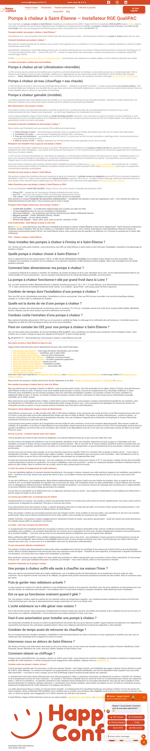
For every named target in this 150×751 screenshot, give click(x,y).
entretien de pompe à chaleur (112, 181)
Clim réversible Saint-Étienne (25, 353)
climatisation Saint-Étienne (49, 374)
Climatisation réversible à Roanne (27, 372)
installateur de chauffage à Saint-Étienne (83, 374)
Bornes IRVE (58, 12)
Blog (68, 12)
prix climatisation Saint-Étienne (125, 76)
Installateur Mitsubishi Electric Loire (28, 368)
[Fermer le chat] (144, 742)
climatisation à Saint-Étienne (80, 697)
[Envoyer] (143, 736)
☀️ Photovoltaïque (117, 722)
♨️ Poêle (135, 722)
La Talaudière (106, 380)
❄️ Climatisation (135, 717)
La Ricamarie (87, 380)
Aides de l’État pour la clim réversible (28, 359)
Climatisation (46, 8)
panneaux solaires (108, 166)
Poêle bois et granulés (87, 8)
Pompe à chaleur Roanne (23, 370)
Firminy (131, 24)
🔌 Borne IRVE (116, 728)
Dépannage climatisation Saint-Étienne (29, 366)
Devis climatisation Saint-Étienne (27, 362)
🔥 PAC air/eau (116, 717)
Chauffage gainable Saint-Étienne (27, 364)
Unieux (97, 380)
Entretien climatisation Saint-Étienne (28, 357)
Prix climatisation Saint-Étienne (26, 355)
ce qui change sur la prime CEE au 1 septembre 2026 (37, 58)
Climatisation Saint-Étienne (24, 351)
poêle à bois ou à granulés (100, 164)
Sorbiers (118, 380)
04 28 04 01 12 (102, 660)
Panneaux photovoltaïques (64, 8)
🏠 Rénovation (135, 728)
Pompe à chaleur (31, 8)
